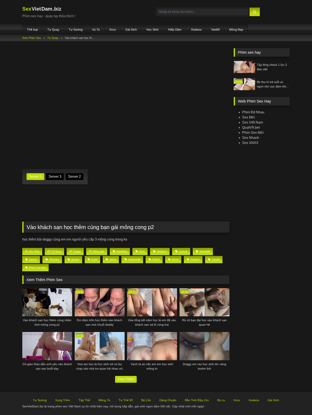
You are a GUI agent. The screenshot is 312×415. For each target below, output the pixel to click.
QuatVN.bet (251, 127)
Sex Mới (248, 117)
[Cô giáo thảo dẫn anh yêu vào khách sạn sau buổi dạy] (47, 346)
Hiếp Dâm (174, 29)
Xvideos (196, 29)
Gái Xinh (131, 29)
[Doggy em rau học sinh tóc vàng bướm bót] (204, 346)
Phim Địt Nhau (253, 112)
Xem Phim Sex (31, 37)
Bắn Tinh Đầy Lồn (197, 400)
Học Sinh (152, 29)
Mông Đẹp (236, 29)
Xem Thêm (126, 379)
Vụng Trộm (62, 400)
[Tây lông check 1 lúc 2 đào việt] (244, 67)
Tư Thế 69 (126, 400)
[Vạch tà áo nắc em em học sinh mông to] (152, 346)
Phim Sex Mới (253, 132)
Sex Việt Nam (252, 122)
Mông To (104, 400)
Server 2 (74, 176)
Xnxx (112, 29)
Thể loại (32, 29)
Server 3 (55, 176)
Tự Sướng (76, 29)
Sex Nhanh (250, 137)
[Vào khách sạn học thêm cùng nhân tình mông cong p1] (47, 302)
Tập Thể (84, 400)
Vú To (96, 29)
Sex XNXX (250, 143)
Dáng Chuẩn (167, 400)
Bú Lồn (146, 400)
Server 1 (35, 176)
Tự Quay (53, 29)
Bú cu (221, 400)
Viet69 (215, 29)
